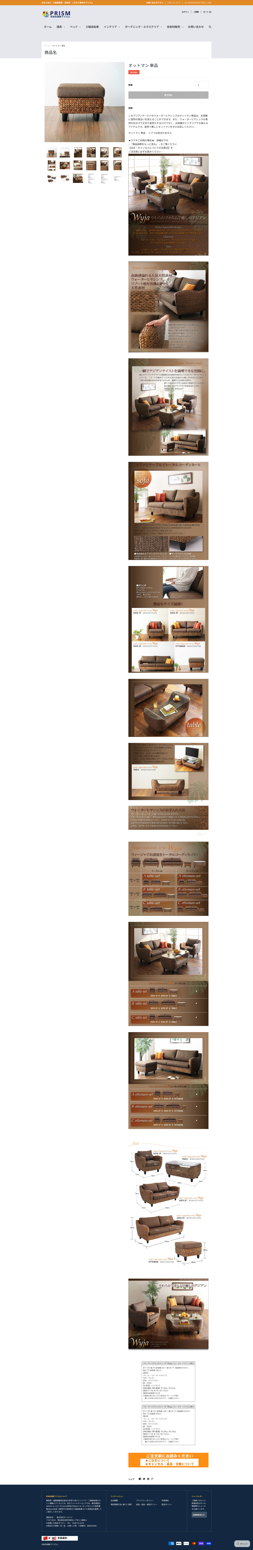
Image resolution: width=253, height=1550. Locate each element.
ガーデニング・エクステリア (142, 27)
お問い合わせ (196, 27)
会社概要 (114, 1500)
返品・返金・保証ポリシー (146, 1504)
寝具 (60, 27)
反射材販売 (174, 27)
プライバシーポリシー (145, 1500)
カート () (207, 12)
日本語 (65, 1537)
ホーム (48, 27)
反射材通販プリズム (49, 1544)
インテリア (111, 27)
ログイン (185, 12)
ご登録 (196, 12)
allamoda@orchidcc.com (197, 2)
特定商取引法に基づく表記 (121, 1504)
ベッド (74, 27)
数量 (130, 84)
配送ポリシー (167, 1504)
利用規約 (165, 1500)
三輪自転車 (92, 27)
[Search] (210, 28)
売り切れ (168, 95)
